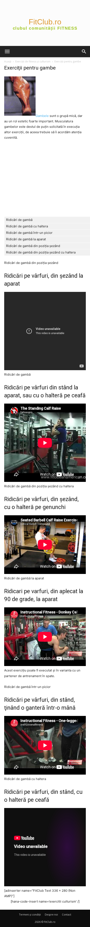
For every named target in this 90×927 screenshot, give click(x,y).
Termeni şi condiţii (30, 914)
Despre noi (51, 914)
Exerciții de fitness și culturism (32, 61)
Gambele (42, 116)
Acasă (7, 61)
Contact (66, 914)
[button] (7, 51)
